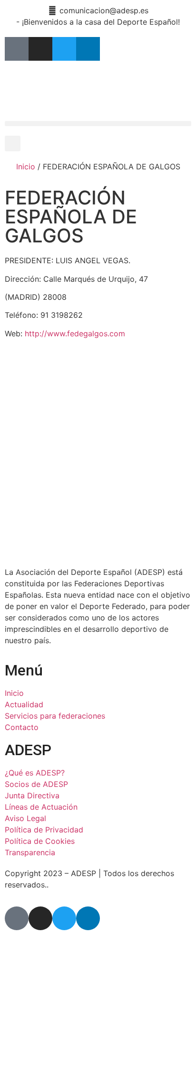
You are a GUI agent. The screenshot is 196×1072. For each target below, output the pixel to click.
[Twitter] (64, 49)
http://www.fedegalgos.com (75, 333)
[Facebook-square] (17, 49)
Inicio (25, 166)
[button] (98, 123)
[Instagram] (40, 49)
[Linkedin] (88, 49)
